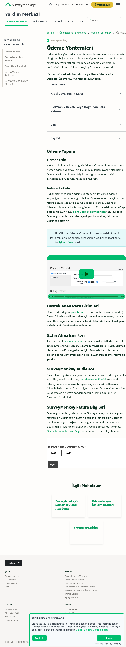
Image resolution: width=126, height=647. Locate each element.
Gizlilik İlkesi (71, 612)
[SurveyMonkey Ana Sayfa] (20, 5)
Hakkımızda (10, 579)
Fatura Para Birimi (86, 528)
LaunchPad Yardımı (74, 583)
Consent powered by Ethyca (106, 644)
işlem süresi (66, 242)
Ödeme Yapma (12, 51)
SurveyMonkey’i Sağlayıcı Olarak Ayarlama (66, 504)
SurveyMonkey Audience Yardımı (80, 586)
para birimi (77, 312)
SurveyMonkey (12, 576)
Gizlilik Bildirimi (84, 629)
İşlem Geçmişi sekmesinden (89, 211)
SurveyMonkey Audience (12, 73)
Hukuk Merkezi (72, 609)
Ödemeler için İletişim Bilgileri (65, 431)
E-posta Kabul (11, 620)
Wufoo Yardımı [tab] (40, 21)
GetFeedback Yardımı (75, 579)
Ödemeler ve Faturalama (72, 32)
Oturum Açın (82, 4)
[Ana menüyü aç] (118, 5)
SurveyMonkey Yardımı (76, 576)
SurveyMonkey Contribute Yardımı (81, 590)
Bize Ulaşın (10, 616)
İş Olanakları (11, 583)
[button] (86, 93)
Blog (7, 586)
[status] (86, 238)
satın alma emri (74, 341)
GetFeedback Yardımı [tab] (63, 21)
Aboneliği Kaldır (12, 612)
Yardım (51, 32)
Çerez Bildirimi (100, 629)
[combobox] (13, 563)
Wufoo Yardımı (72, 593)
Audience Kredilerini (93, 379)
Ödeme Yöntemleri (101, 32)
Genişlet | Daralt (57, 84)
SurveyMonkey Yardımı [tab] (16, 21)
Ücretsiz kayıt (102, 4)
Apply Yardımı (71, 597)
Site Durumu (11, 609)
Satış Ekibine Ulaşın (63, 4)
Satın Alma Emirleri (15, 66)
